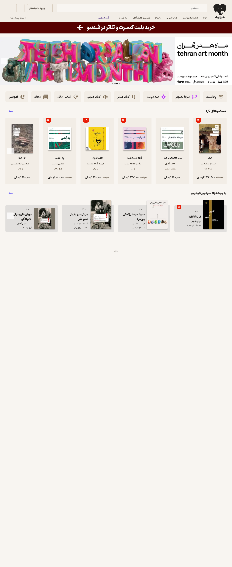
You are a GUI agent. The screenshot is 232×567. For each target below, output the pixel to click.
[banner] (116, 27)
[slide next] (4, 61)
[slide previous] (227, 61)
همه (10, 111)
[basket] (20, 8)
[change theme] (9, 8)
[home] (219, 11)
